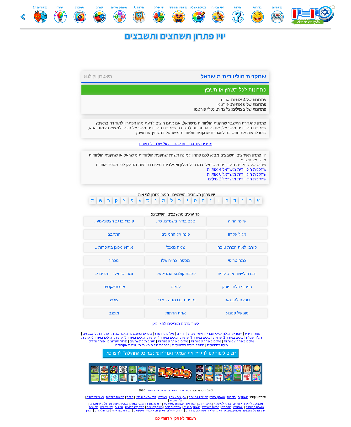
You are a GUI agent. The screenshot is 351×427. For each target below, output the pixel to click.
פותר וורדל (97, 341)
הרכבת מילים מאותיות (154, 345)
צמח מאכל (175, 247)
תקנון (89, 410)
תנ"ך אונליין (254, 337)
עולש (114, 300)
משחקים (243, 397)
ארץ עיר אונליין (177, 397)
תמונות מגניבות (115, 397)
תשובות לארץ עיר (174, 403)
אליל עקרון (237, 234)
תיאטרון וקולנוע (98, 76)
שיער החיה (237, 221)
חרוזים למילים (175, 410)
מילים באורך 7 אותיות (239, 341)
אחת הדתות (175, 313)
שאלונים (238, 407)
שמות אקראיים (125, 345)
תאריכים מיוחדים (196, 410)
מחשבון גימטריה (198, 397)
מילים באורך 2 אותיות (228, 337)
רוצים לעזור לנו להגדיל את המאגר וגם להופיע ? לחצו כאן (170, 353)
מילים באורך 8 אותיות (206, 341)
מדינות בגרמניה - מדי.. (175, 300)
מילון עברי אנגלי (155, 410)
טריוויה (119, 407)
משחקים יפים (155, 407)
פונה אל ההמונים (175, 234)
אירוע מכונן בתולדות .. (114, 247)
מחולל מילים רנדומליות (188, 345)
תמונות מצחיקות (121, 410)
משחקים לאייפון (253, 403)
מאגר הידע (252, 333)
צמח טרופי (237, 260)
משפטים (138, 410)
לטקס (176, 287)
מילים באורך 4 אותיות (162, 337)
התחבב (113, 234)
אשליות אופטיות (118, 403)
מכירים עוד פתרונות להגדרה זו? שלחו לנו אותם (175, 144)
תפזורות (93, 407)
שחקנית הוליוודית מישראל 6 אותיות (236, 174)
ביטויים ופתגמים (141, 333)
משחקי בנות (217, 397)
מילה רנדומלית (217, 345)
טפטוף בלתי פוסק (237, 287)
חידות (130, 397)
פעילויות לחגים (95, 397)
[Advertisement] (56, 116)
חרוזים (181, 333)
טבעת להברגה (237, 300)
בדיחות (231, 397)
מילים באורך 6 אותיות (96, 337)
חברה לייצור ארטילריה (237, 273)
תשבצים (191, 403)
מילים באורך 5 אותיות (129, 337)
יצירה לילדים (102, 410)
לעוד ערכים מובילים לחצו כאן (175, 324)
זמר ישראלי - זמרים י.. (114, 273)
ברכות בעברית (210, 407)
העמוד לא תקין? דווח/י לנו (175, 418)
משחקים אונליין (254, 407)
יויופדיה (237, 333)
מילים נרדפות (164, 333)
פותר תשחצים (117, 341)
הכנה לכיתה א (222, 403)
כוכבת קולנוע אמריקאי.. (175, 273)
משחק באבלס (232, 410)
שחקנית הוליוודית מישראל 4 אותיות (236, 169)
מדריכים (226, 407)
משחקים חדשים (134, 407)
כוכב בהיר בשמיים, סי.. (175, 221)
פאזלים (162, 397)
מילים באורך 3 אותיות (195, 337)
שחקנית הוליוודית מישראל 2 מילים (237, 179)
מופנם (114, 313)
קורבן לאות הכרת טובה (237, 247)
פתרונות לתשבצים (96, 333)
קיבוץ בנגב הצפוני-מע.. (114, 221)
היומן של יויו (215, 410)
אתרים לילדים (173, 407)
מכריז (114, 260)
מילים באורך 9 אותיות (173, 341)
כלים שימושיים (98, 403)
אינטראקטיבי (114, 287)
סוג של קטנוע (237, 313)
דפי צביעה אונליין (146, 397)
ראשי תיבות (196, 333)
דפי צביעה (106, 407)
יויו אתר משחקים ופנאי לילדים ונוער (167, 390)
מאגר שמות (120, 333)
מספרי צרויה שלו (175, 260)
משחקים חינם (191, 407)
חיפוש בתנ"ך (153, 403)
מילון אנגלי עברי (218, 333)
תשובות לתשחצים (142, 341)
